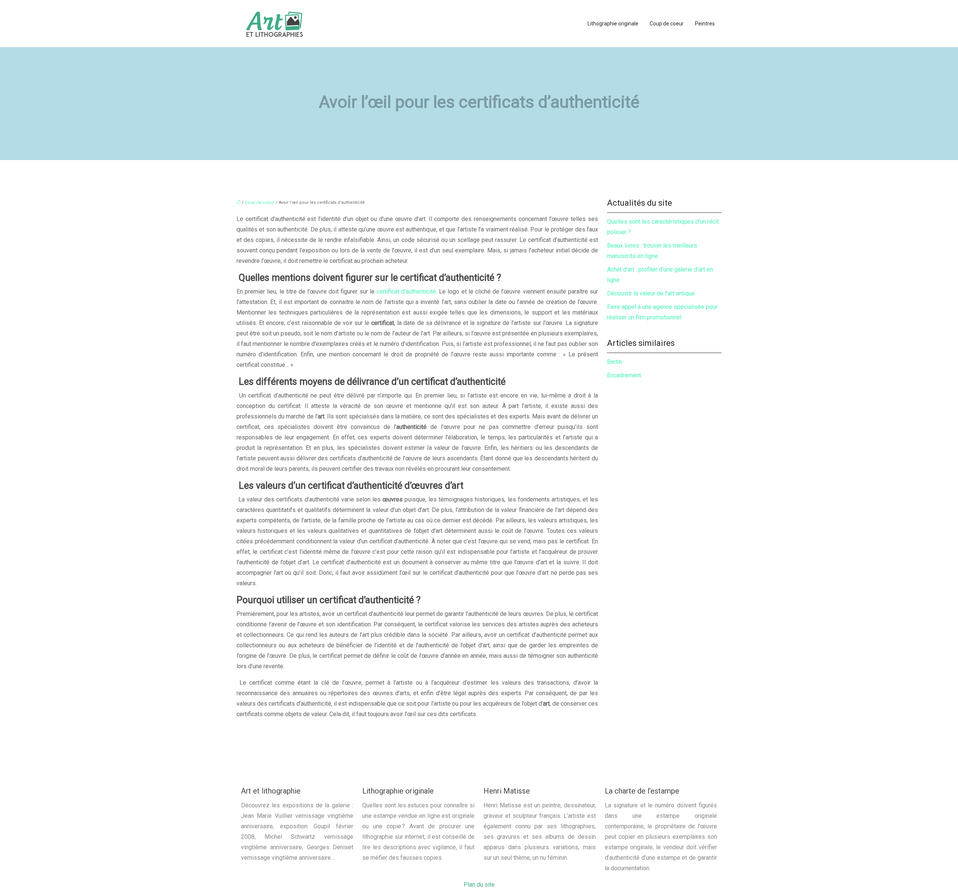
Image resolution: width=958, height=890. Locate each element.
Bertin (614, 361)
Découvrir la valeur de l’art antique (651, 293)
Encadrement (624, 375)
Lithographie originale (613, 24)
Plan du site (479, 884)
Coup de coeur (667, 24)
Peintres (705, 24)
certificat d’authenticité (406, 291)
